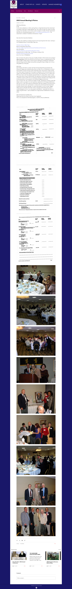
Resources (36, 10)
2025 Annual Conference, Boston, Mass (52, 562)
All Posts (12, 10)
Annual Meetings (19, 10)
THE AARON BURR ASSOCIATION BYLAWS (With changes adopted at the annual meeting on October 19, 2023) (36, 554)
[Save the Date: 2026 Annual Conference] (19, 555)
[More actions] (55, 18)
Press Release (30, 10)
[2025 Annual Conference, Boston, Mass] (53, 555)
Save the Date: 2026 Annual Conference (18, 562)
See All (60, 549)
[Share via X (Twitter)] (19, 540)
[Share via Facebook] (16, 540)
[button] (61, 4)
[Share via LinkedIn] (22, 540)
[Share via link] (24, 540)
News (25, 10)
